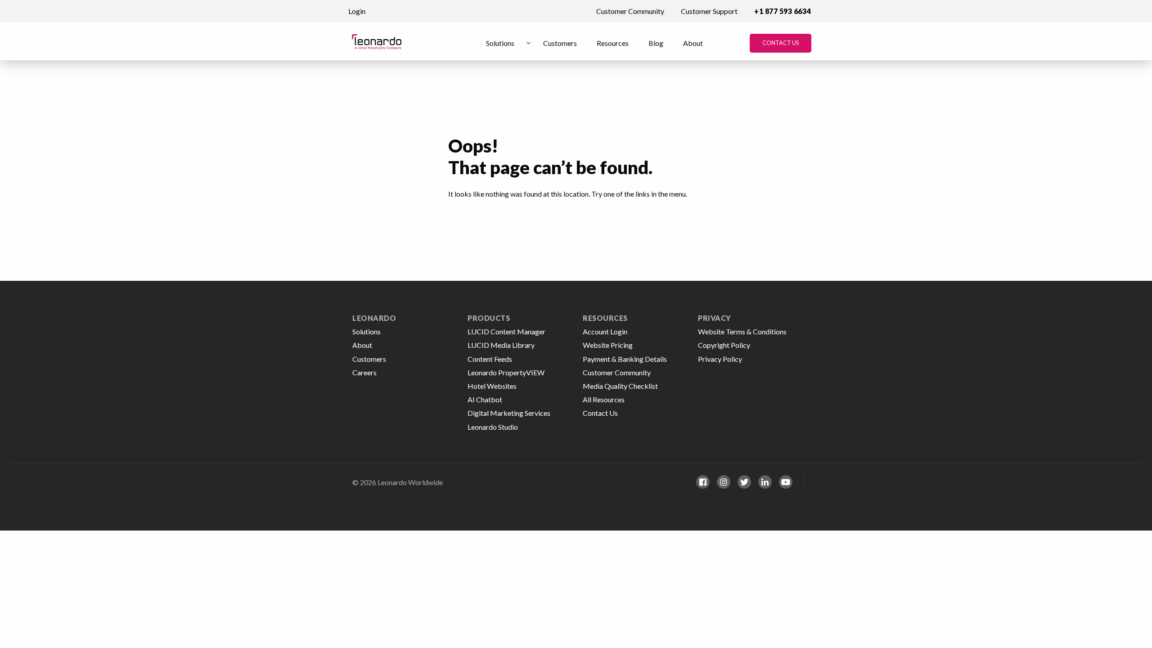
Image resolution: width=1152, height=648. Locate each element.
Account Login (605, 331)
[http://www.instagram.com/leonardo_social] (723, 482)
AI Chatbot (485, 399)
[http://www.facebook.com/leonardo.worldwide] (703, 482)
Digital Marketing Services (509, 413)
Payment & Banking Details (625, 359)
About (693, 43)
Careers (364, 372)
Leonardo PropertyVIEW (506, 372)
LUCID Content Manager (506, 331)
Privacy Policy (720, 359)
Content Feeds (490, 359)
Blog (655, 43)
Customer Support (709, 11)
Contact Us (780, 43)
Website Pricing (608, 345)
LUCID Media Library (501, 345)
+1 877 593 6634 (782, 11)
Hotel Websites (492, 386)
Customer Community (630, 11)
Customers (560, 43)
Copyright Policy (724, 345)
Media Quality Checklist (620, 386)
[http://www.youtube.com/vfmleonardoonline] (785, 482)
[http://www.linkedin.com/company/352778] (765, 482)
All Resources (604, 399)
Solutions (500, 43)
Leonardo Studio (493, 427)
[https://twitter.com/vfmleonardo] (744, 482)
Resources (613, 43)
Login (356, 11)
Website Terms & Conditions (742, 331)
